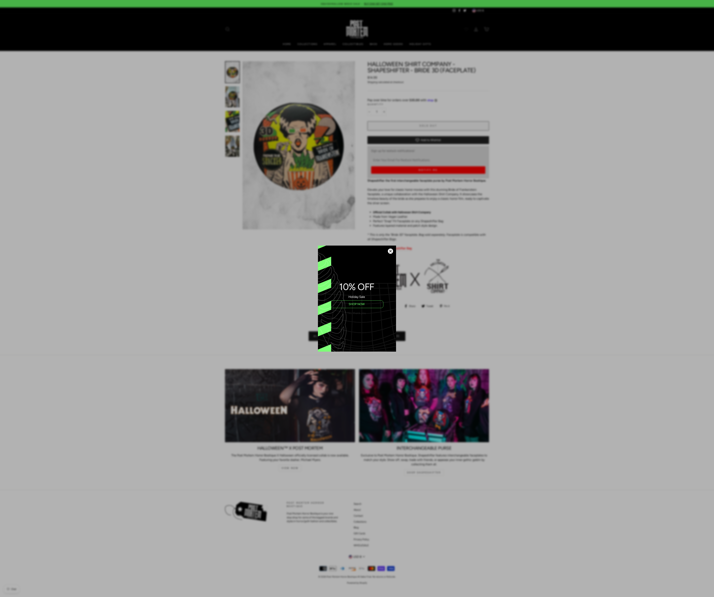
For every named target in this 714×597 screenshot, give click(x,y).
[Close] (390, 251)
